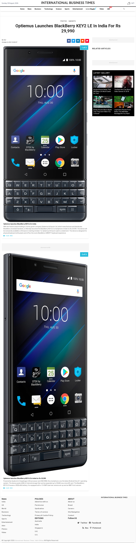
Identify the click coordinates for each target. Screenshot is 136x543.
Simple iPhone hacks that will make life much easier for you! (102, 91)
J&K (108, 9)
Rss (86, 528)
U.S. (36, 535)
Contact (71, 515)
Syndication (39, 508)
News (29, 9)
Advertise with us (41, 502)
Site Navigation (74, 512)
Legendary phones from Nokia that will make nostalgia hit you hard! (122, 111)
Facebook (96, 523)
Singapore (39, 528)
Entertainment (78, 9)
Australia (38, 521)
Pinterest (96, 528)
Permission (39, 505)
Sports (67, 9)
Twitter (83, 523)
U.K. (36, 531)
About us (71, 502)
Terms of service (41, 512)
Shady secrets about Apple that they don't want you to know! (102, 111)
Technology (48, 9)
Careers (71, 508)
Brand (70, 505)
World (4, 508)
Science (59, 9)
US (3, 505)
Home (22, 9)
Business (38, 9)
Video (102, 9)
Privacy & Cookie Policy (44, 515)
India (4, 502)
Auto (3, 525)
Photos (4, 529)
